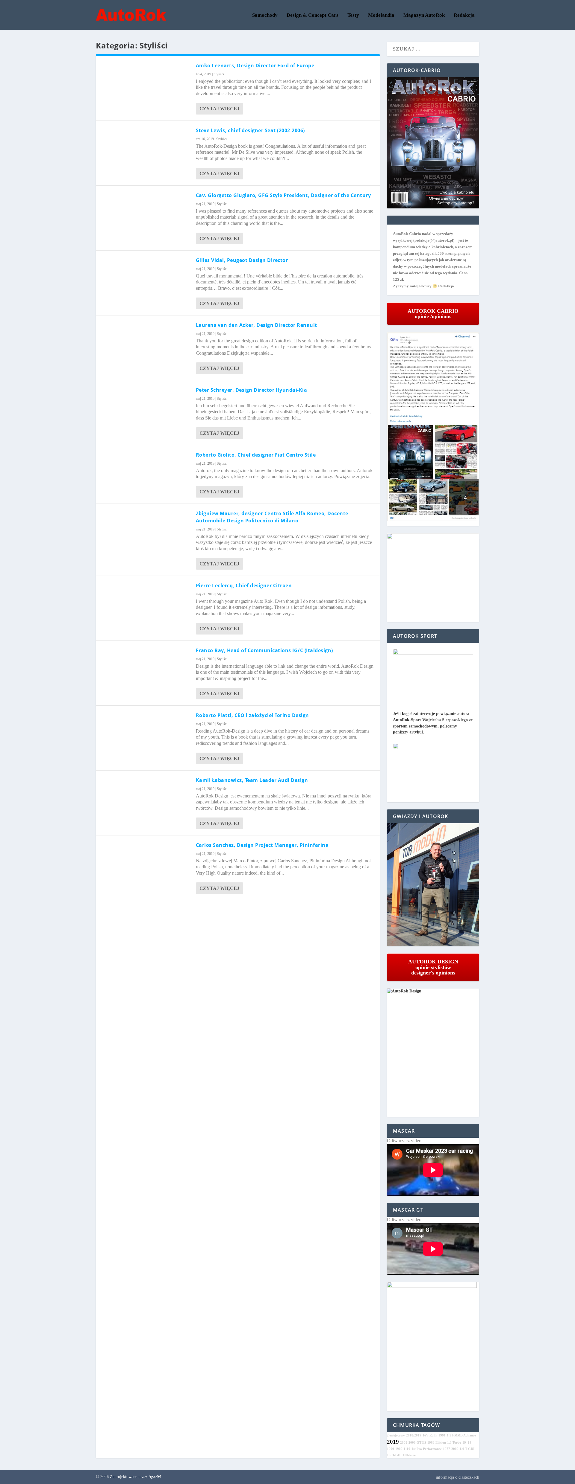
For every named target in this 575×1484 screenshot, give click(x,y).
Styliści (219, 74)
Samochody (265, 15)
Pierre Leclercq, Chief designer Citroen (244, 585)
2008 (403, 1442)
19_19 (466, 1442)
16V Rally (430, 1435)
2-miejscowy (396, 1435)
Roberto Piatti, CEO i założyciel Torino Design (252, 715)
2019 (393, 1442)
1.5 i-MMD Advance (461, 1435)
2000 (455, 1449)
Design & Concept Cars (312, 15)
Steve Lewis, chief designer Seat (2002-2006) (250, 130)
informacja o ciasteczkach (457, 1477)
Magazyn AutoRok (424, 15)
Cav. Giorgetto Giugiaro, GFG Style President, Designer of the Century (283, 195)
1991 (442, 1435)
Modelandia (381, 15)
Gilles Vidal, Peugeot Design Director (242, 260)
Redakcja (464, 15)
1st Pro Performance (426, 1449)
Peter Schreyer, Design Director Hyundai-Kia (251, 390)
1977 (446, 1449)
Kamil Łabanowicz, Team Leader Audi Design (252, 780)
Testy (353, 15)
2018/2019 (413, 1435)
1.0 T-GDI (467, 1449)
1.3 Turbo (454, 1442)
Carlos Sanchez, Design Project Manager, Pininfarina (262, 845)
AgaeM (155, 1476)
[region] (433, 884)
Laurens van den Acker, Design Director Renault (256, 325)
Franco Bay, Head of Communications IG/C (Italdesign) (264, 650)
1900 (398, 1449)
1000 (390, 1449)
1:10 (407, 1449)
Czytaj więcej (219, 108)
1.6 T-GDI (394, 1455)
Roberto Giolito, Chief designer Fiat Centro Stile (256, 455)
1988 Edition (436, 1442)
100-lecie (409, 1455)
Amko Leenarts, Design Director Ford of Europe (255, 65)
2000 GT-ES (417, 1442)
